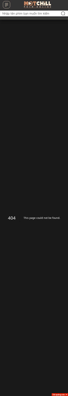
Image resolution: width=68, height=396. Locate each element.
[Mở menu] (6, 4)
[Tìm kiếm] (63, 13)
